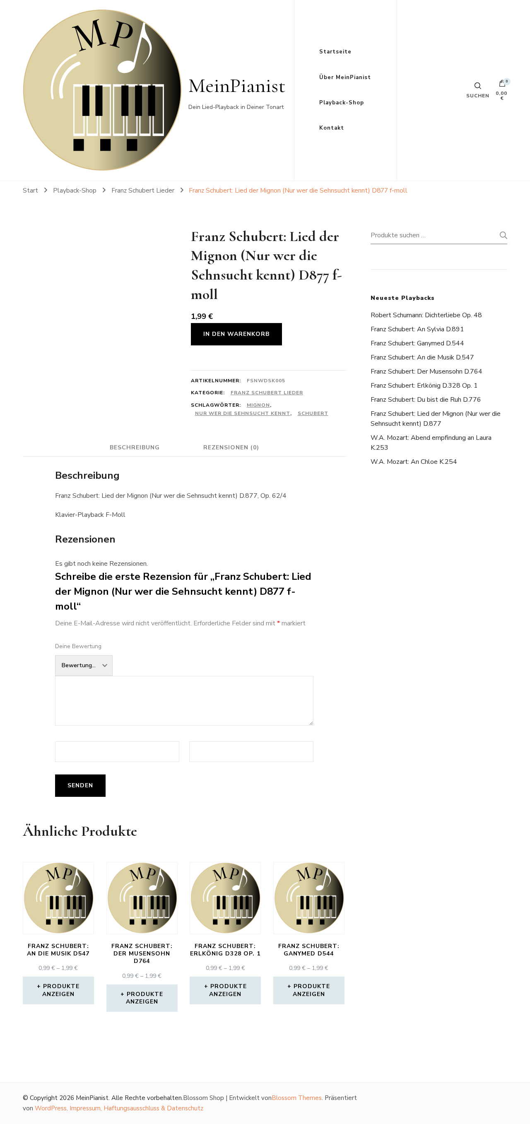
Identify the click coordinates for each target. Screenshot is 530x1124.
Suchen (501, 235)
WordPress (51, 1108)
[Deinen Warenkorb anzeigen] (502, 85)
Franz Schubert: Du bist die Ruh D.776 (426, 399)
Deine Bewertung (78, 646)
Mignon (258, 405)
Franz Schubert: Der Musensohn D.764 (426, 371)
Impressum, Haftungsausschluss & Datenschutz (136, 1108)
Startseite (335, 51)
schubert (313, 413)
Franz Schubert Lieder (267, 392)
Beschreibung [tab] (135, 447)
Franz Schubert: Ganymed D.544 (417, 343)
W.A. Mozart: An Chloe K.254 (414, 461)
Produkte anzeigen (61, 990)
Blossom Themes (297, 1098)
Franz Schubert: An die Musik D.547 (422, 357)
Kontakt (331, 128)
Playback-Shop (341, 102)
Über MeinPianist (345, 77)
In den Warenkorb (236, 334)
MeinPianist (237, 85)
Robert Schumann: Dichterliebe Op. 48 (426, 315)
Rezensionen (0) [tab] (231, 447)
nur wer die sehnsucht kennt (242, 413)
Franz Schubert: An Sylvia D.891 (417, 329)
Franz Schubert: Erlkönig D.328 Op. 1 (424, 385)
